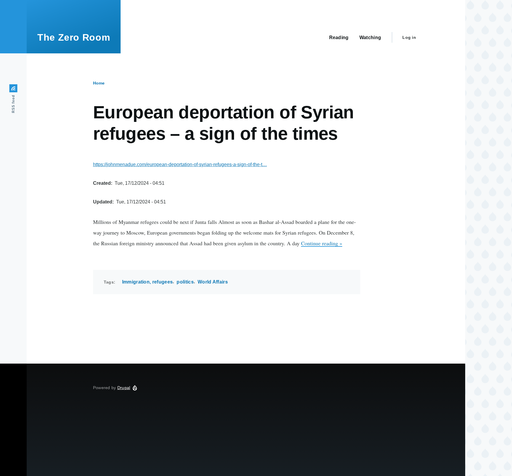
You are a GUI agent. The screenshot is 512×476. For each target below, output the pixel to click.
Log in (409, 37)
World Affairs (213, 281)
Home (99, 83)
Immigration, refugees (147, 281)
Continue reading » (321, 243)
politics (185, 281)
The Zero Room (73, 37)
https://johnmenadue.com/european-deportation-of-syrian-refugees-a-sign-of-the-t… (180, 164)
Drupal (123, 387)
